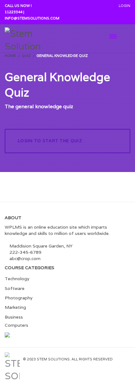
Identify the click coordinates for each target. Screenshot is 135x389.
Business (14, 317)
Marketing (15, 307)
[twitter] (114, 364)
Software (14, 288)
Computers (16, 325)
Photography (18, 298)
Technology (17, 278)
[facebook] (101, 364)
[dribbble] (126, 364)
